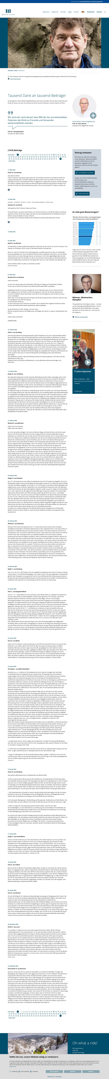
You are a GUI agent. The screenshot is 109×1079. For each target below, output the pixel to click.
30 (22, 157)
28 (18, 157)
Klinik (16, 70)
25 (11, 157)
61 (34, 159)
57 (25, 159)
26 (14, 157)
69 (52, 159)
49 (65, 157)
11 (38, 154)
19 (56, 154)
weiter (61, 159)
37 (38, 157)
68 (49, 159)
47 (60, 157)
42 (49, 157)
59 (29, 159)
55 (20, 159)
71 (56, 159)
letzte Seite (12, 161)
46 (58, 157)
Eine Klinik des (87, 1)
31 (25, 157)
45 (56, 157)
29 (20, 157)
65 (43, 159)
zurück (18, 155)
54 (18, 159)
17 (51, 154)
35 (34, 157)
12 (40, 154)
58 (27, 159)
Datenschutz (12, 1066)
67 (47, 159)
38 (40, 157)
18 (53, 154)
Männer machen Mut (81, 317)
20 (58, 154)
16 (49, 154)
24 (9, 157)
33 (29, 157)
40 (45, 157)
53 (16, 159)
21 (60, 154)
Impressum (58, 1076)
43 (52, 157)
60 (31, 159)
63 (38, 159)
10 (35, 154)
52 (14, 159)
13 (42, 154)
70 (54, 159)
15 (47, 154)
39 (43, 157)
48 (63, 157)
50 (9, 159)
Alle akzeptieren (54, 1071)
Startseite (10, 70)
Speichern (72, 1071)
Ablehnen (91, 1071)
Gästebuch (22, 70)
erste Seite (11, 154)
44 (54, 157)
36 (36, 157)
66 (45, 159)
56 (22, 159)
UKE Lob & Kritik (83, 193)
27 (16, 157)
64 (40, 159)
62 (36, 159)
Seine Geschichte (15, 79)
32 (27, 157)
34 (31, 157)
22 (62, 154)
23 (65, 154)
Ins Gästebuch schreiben (86, 173)
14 (44, 154)
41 (47, 157)
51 (11, 159)
